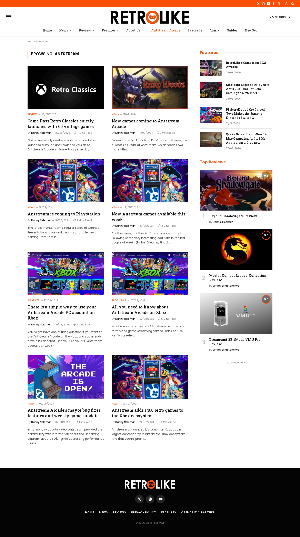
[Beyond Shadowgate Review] (236, 190)
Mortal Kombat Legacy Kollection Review (237, 277)
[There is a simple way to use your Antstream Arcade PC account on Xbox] (66, 273)
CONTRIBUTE (280, 17)
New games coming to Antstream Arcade (145, 123)
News (63, 30)
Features (108, 30)
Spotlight (119, 300)
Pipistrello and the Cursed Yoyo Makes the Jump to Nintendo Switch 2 (245, 114)
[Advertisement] (236, 394)
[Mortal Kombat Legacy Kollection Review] (236, 249)
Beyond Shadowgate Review (233, 216)
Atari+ (214, 30)
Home (47, 30)
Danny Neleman (41, 133)
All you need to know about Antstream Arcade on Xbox (140, 309)
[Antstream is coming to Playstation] (66, 180)
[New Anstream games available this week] (150, 180)
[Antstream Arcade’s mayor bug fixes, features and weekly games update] (66, 377)
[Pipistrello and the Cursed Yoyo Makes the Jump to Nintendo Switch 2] (211, 115)
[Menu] (8, 16)
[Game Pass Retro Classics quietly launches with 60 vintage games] (66, 87)
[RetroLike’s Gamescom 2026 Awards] (211, 68)
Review (85, 30)
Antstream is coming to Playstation (64, 213)
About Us (133, 30)
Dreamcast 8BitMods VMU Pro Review (235, 341)
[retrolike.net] (149, 16)
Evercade (195, 30)
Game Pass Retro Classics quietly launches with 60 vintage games (61, 123)
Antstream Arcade (165, 30)
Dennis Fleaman (223, 222)
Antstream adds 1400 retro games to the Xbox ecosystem (147, 412)
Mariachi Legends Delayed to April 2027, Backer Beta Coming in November (247, 89)
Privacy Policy (143, 512)
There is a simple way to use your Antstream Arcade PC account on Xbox (62, 312)
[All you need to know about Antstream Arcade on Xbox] (150, 273)
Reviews (119, 512)
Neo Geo (251, 30)
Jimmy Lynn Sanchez (226, 285)
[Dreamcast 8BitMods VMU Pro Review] (236, 313)
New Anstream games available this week (148, 216)
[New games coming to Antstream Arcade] (150, 87)
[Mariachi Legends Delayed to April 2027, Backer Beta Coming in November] (211, 90)
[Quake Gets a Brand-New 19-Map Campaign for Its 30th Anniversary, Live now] (211, 139)
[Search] (292, 3)
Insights (34, 300)
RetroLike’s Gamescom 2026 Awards (246, 65)
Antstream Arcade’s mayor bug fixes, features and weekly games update (64, 412)
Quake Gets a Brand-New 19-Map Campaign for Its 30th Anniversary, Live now (247, 138)
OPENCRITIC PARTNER (198, 512)
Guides (232, 30)
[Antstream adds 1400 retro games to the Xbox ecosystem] (150, 377)
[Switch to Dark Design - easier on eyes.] (286, 3)
